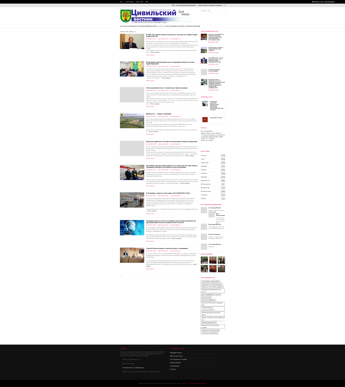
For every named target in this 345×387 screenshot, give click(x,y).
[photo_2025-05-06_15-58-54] (213, 268)
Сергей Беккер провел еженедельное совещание (167, 248)
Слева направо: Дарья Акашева (210, 281)
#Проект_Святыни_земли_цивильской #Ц (213, 319)
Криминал (204, 166)
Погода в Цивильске (207, 131)
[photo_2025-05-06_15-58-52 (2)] (221, 260)
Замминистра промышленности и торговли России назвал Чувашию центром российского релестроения (171, 166)
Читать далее (150, 55)
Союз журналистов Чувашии (178, 359)
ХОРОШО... (214, 246)
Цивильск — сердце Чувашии (158, 114)
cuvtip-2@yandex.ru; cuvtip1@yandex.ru (133, 367)
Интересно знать (206, 191)
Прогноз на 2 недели (207, 140)
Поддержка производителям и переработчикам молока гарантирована (170, 63)
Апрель (131, 31)
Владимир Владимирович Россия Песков (211, 290)
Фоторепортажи (206, 184)
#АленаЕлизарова (216, 284)
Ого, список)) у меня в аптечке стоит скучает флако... (220, 218)
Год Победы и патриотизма (210, 333)
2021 (127, 31)
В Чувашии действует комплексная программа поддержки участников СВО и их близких (217, 105)
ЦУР (209, 297)
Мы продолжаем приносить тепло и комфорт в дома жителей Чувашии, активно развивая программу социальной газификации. (216, 83)
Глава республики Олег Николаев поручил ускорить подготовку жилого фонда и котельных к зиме (216, 37)
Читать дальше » (155, 52)
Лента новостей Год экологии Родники (210, 326)
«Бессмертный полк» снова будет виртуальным (167, 88)
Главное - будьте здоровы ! (216, 215)
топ (210, 287)
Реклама (203, 198)
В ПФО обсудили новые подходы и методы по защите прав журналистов (171, 35)
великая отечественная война (210, 330)
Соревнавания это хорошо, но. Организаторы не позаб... (216, 226)
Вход (121, 2)
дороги (218, 294)
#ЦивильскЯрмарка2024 (209, 322)
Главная (122, 31)
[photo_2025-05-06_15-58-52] (213, 260)
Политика (204, 170)
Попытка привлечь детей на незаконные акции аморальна (171, 141)
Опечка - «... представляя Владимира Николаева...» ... (216, 236)
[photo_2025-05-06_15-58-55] (221, 268)
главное (204, 287)
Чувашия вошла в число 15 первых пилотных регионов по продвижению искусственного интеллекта (171, 221)
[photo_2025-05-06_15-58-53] (204, 268)
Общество (204, 173)
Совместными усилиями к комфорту (198, 5)
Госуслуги (173, 369)
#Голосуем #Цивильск (208, 300)
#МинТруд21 (205, 284)
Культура (203, 155)
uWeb (183, 383)
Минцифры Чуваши (176, 352)
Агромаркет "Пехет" (216, 117)
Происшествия (205, 187)
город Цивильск (174, 366)
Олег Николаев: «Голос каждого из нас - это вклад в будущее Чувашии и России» (215, 60)
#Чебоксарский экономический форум (211, 314)
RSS (147, 2)
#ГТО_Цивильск (218, 287)
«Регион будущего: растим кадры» (214, 70)
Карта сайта (139, 2)
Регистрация (129, 2)
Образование (205, 162)
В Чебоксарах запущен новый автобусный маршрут (215, 49)
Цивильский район (175, 362)
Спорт (203, 159)
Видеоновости (205, 180)
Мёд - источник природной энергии (171, 5)
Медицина (204, 177)
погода (204, 297)
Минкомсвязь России (176, 356)
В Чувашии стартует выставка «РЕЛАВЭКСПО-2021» (168, 193)
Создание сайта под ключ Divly (197, 383)
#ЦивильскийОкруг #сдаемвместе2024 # (208, 309)
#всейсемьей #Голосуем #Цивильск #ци (212, 304)
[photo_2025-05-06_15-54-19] (204, 260)
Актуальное (204, 195)
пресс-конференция (207, 294)
